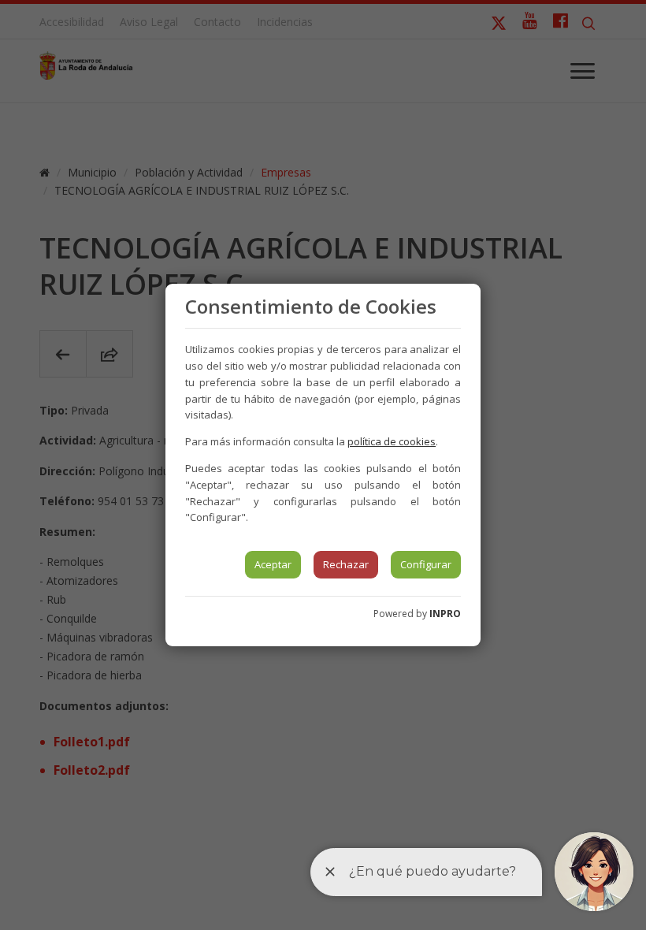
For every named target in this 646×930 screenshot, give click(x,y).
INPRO (445, 613)
